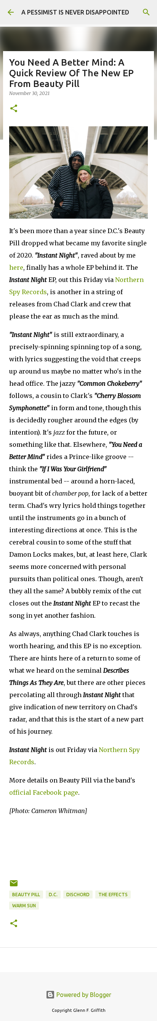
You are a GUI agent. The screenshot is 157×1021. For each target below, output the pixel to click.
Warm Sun (24, 905)
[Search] (146, 12)
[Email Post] (13, 886)
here (16, 267)
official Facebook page (43, 792)
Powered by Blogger (83, 994)
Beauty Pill (26, 894)
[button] (13, 109)
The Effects (113, 894)
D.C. (53, 894)
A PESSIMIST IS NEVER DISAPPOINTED (75, 12)
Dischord (78, 894)
